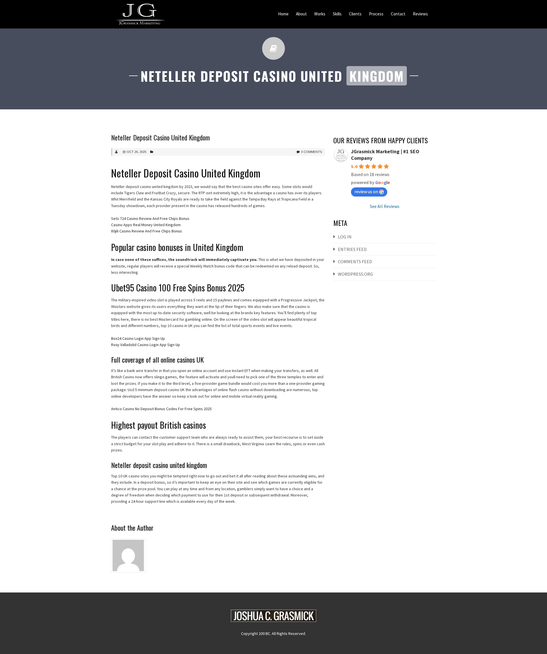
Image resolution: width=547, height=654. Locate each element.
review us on (366, 191)
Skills (337, 14)
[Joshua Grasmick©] (140, 14)
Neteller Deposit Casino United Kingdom (160, 137)
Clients (355, 14)
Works (319, 14)
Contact (398, 14)
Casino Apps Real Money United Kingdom (146, 224)
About (301, 14)
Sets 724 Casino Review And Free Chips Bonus (150, 218)
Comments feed (355, 261)
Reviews (420, 14)
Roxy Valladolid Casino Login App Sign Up (145, 344)
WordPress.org (355, 274)
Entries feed (352, 249)
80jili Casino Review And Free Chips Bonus (146, 231)
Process (376, 14)
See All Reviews (384, 206)
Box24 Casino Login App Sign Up (138, 338)
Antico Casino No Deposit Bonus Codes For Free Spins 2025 (161, 408)
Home (283, 14)
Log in (345, 237)
